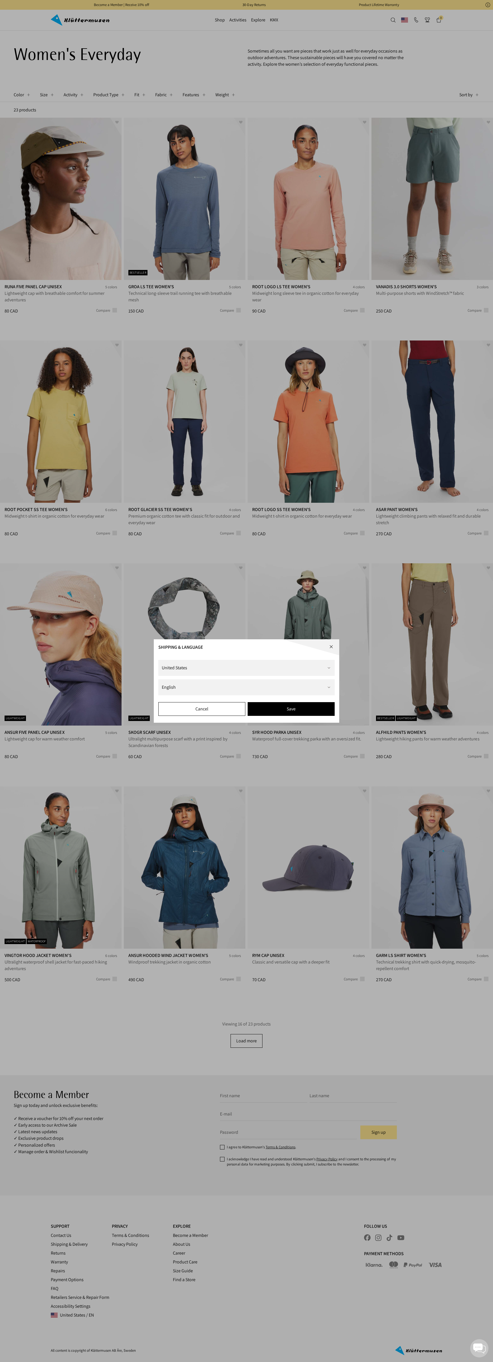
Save (291, 709)
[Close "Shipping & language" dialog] (331, 646)
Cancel (201, 709)
